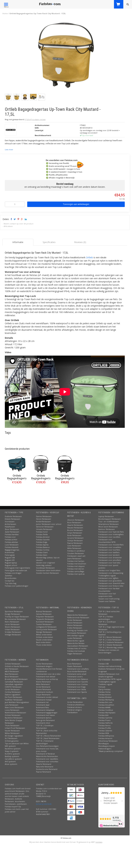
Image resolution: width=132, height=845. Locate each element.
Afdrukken (8, 226)
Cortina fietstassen (13, 692)
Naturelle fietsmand (44, 766)
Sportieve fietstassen (14, 611)
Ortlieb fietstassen (12, 663)
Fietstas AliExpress (106, 736)
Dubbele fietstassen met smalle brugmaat (108, 675)
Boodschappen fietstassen (109, 519)
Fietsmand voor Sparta (77, 692)
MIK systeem (10, 746)
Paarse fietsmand (43, 772)
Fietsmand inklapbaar (45, 710)
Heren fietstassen (43, 519)
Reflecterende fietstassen (78, 617)
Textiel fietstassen (44, 624)
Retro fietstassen (12, 621)
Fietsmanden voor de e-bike (48, 674)
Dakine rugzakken (12, 694)
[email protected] (43, 804)
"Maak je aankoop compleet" (110, 751)
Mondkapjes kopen (106, 746)
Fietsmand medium (44, 692)
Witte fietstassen (74, 548)
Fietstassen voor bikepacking (110, 573)
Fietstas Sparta (42, 544)
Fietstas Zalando (105, 730)
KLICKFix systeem (12, 754)
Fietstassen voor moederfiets (110, 544)
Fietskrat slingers (74, 710)
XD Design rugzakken (14, 736)
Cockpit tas (9, 580)
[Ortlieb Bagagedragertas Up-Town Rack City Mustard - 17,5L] (66, 56)
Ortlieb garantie (12, 741)
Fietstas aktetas (11, 542)
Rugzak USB (10, 557)
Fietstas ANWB (104, 707)
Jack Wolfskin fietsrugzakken (17, 702)
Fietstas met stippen (76, 566)
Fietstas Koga (41, 542)
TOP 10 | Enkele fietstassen (110, 645)
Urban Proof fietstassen (15, 728)
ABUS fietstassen (12, 671)
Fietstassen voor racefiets (109, 537)
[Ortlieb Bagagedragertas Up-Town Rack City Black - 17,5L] (64, 463)
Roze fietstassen (74, 522)
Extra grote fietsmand (45, 720)
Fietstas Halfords (105, 723)
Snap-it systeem (12, 751)
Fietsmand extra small (76, 674)
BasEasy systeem (12, 756)
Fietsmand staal (42, 705)
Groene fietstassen (75, 538)
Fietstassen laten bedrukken (48, 570)
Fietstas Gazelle (43, 539)
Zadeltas (8, 575)
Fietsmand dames (43, 717)
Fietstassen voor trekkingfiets (110, 534)
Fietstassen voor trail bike (109, 562)
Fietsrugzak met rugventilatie (17, 568)
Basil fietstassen (11, 674)
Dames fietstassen (44, 516)
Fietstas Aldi (103, 715)
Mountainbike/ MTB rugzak (110, 679)
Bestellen (17, 489)
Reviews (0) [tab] (80, 242)
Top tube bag (10, 583)
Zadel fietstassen (12, 532)
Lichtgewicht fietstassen (46, 627)
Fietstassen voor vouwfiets (109, 547)
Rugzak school (11, 565)
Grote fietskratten (75, 702)
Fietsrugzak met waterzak (16, 570)
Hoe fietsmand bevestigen (47, 746)
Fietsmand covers (75, 676)
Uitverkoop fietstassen (108, 741)
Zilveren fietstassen (75, 520)
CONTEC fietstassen (13, 687)
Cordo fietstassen (12, 689)
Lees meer (9, 149)
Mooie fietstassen (74, 622)
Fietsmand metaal (44, 699)
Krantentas (9, 552)
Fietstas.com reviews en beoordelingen (108, 651)
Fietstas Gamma (105, 717)
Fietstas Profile (104, 728)
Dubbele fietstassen (13, 516)
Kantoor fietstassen (106, 529)
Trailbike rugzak (105, 684)
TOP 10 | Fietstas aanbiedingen (105, 617)
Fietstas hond (41, 532)
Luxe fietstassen (12, 544)
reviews (98, 842)
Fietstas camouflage (75, 571)
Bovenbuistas (10, 578)
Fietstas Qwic (41, 555)
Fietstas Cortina (42, 550)
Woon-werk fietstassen (108, 526)
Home (5, 13)
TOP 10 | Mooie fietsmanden (48, 736)
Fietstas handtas (12, 534)
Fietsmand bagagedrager (46, 712)
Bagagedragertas (12, 550)
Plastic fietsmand (74, 666)
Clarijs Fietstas (104, 689)
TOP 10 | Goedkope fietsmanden (44, 726)
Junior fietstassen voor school (48, 524)
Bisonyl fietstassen (44, 611)
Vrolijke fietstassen (13, 632)
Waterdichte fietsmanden (47, 756)
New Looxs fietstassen (14, 707)
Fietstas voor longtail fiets (109, 570)
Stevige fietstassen (44, 632)
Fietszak (101, 687)
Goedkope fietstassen (45, 568)
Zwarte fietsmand (43, 764)
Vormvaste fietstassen (76, 633)
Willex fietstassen (12, 733)
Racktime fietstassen (13, 717)
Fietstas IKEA (103, 733)
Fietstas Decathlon (106, 705)
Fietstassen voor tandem (109, 555)
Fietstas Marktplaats (106, 712)
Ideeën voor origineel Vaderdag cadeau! (45, 563)
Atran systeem (11, 764)
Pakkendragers (104, 748)
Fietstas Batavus (43, 547)
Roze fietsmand (74, 663)
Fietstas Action (104, 694)
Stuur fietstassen (12, 529)
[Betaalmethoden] (71, 789)
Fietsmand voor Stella (76, 689)
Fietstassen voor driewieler (110, 557)
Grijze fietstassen (74, 533)
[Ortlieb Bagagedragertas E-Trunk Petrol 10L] (16, 463)
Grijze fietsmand (43, 694)
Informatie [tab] (17, 242)
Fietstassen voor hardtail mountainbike (108, 589)
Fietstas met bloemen (76, 563)
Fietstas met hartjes (75, 561)
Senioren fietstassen (44, 526)
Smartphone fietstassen (108, 524)
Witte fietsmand (43, 684)
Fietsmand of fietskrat (45, 754)
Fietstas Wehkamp (106, 699)
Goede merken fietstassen (47, 573)
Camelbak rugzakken (14, 684)
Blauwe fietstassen (75, 527)
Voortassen (9, 521)
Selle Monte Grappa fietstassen (13, 721)
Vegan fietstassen (74, 653)
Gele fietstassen (74, 545)
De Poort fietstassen (13, 697)
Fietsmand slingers (44, 666)
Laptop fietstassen (106, 516)
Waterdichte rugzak (75, 640)
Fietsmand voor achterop (47, 679)
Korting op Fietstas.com (77, 630)
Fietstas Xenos (104, 725)
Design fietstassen (12, 614)
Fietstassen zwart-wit (76, 556)
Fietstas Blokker (105, 697)
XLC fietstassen (11, 738)
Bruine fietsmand (43, 689)
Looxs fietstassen (12, 710)
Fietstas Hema (104, 692)
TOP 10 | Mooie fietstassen (110, 637)
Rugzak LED (10, 560)
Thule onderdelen (44, 645)
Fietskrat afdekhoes (75, 704)
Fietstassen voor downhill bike (111, 583)
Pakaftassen (10, 526)
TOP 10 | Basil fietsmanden (47, 738)
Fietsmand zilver (43, 723)
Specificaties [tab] (49, 242)
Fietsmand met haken (45, 715)
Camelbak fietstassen (14, 681)
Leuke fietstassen (74, 638)
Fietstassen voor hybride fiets (111, 532)
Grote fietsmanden (44, 663)
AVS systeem (10, 761)
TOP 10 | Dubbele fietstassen (110, 642)
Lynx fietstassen (11, 705)
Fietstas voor (10, 537)
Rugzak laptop (11, 562)
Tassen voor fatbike (106, 601)
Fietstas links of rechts (76, 648)
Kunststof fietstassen (45, 621)
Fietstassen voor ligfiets (108, 578)
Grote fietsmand (43, 687)
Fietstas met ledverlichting (109, 666)
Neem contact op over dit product (18, 223)
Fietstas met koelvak (76, 651)
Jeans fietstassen (74, 558)
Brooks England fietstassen (16, 679)
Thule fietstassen (12, 725)
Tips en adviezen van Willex (17, 743)
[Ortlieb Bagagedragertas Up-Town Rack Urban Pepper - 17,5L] (40, 463)
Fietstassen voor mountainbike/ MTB (106, 540)
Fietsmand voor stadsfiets (47, 759)
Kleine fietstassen (74, 625)
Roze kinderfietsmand (76, 671)
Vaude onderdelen (44, 639)
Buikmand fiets (42, 707)
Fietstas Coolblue (105, 710)
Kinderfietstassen (43, 521)
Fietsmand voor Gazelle (77, 681)
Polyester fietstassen (45, 616)
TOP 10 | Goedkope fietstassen (107, 622)
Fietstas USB (103, 663)
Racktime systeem (13, 748)
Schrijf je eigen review (36, 119)
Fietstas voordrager (13, 573)
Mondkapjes (103, 743)
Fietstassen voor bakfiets (108, 552)
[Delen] (11, 219)
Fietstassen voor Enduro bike (110, 586)
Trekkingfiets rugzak (107, 575)
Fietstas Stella (42, 534)
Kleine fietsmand (43, 681)
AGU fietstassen (11, 669)
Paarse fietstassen (75, 543)
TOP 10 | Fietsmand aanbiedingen (44, 742)
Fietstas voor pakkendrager (16, 586)
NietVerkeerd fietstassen (15, 712)
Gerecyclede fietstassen (46, 629)
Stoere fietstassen (12, 627)
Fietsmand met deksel (45, 676)
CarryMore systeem (13, 759)
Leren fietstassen (12, 624)
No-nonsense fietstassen (15, 619)
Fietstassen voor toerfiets (109, 550)
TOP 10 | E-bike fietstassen (109, 639)
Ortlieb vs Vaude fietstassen (17, 666)
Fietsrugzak (10, 555)
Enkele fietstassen (12, 519)
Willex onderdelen (44, 634)
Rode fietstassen (74, 535)
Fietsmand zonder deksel (47, 697)
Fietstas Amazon (105, 738)
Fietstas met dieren (75, 569)
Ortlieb (89, 257)
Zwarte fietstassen (75, 525)
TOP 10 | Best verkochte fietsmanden (46, 731)
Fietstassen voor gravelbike (110, 580)
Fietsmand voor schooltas (47, 761)
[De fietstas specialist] (50, 4)
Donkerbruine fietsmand (46, 769)
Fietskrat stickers (74, 707)
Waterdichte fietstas (75, 643)
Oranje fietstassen (75, 540)
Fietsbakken (72, 712)
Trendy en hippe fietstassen (17, 616)
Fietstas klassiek (11, 547)
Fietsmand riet (42, 702)
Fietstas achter (11, 539)
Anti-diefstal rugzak (75, 635)
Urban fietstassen (12, 629)
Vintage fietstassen (13, 634)
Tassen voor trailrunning (108, 598)
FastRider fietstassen (13, 699)
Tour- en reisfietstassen (108, 521)
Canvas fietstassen (44, 614)
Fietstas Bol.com (105, 702)
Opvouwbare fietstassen (77, 646)
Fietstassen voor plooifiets (109, 560)
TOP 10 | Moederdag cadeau (110, 647)
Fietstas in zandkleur (76, 551)
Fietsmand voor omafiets (78, 669)
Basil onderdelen (43, 642)
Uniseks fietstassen (44, 529)
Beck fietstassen (12, 676)
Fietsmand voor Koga (76, 687)
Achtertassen (10, 524)
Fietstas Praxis (104, 720)
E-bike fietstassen (74, 628)
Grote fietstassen (74, 620)
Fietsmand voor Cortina (77, 684)
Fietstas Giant (42, 552)
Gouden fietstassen (75, 553)
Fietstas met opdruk (76, 574)
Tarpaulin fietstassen (45, 619)
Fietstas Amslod (42, 537)
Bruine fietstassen (75, 530)
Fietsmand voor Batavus (77, 679)
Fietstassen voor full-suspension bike (107, 594)
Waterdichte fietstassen (77, 615)
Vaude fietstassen (12, 730)
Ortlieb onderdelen (44, 637)
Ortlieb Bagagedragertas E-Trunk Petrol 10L (17, 480)
